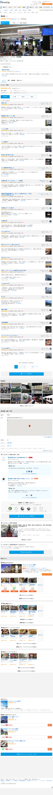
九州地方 (11, 10)
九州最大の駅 (4, 220)
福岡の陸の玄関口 (6, 69)
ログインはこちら (34, 4)
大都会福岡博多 (4, 322)
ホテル (10, 7)
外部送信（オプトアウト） (32, 780)
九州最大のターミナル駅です (7, 207)
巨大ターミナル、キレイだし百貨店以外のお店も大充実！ (13, 270)
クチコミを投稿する (27, 373)
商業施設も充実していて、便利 (8, 115)
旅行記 (24, 7)
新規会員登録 (47, 3)
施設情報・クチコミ (5, 22)
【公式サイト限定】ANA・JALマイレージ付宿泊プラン (35, 568)
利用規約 (16, 780)
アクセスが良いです (5, 231)
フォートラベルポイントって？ (47, 10)
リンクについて (42, 780)
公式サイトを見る (46, 574)
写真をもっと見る (26, 405)
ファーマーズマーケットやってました (9, 335)
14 (32, 366)
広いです (3, 296)
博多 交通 (25, 10)
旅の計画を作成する (27, 552)
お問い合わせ (49, 780)
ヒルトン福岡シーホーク (13, 716)
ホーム (1, 10)
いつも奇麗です (4, 141)
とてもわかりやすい (5, 283)
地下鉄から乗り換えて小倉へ (7, 154)
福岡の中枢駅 (4, 309)
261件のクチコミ (16, 19)
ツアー (15, 7)
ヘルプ (3, 782)
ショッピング (20, 12)
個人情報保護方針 (22, 780)
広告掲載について (9, 780)
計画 (21, 60)
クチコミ (5, 60)
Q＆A (37, 12)
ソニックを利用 (4, 128)
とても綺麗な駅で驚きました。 (8, 167)
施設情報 (13, 80)
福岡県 (16, 10)
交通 (25, 12)
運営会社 (2, 780)
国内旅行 (6, 10)
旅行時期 (5, 96)
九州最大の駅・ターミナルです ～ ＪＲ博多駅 (12, 180)
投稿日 (32, 96)
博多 (20, 10)
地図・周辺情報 (23, 22)
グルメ (14, 12)
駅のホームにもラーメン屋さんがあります (10, 244)
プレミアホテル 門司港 (13, 728)
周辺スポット (20, 80)
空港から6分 (4, 102)
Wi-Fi (19, 7)
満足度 (23, 96)
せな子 (3, 480)
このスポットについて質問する (27, 516)
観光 (10, 12)
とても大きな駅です (5, 348)
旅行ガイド (5, 7)
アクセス (24, 18)
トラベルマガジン (46, 7)
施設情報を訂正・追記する (47, 450)
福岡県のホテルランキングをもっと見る (26, 754)
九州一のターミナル (5, 257)
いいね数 (14, 96)
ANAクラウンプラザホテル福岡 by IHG (16, 740)
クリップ (13, 60)
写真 (14, 22)
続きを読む (4, 75)
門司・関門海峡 (15, 730)
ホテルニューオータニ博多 (29, 564)
